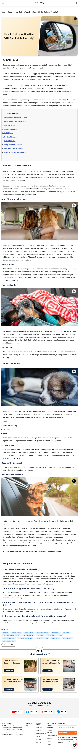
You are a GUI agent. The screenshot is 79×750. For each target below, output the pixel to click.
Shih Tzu (49, 738)
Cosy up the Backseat (13, 145)
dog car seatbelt (28, 635)
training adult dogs (8, 641)
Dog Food (39, 727)
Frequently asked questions (15, 152)
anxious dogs (29, 632)
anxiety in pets (16, 632)
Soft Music (8, 133)
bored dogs (55, 632)
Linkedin (63, 712)
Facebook (33, 712)
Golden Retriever (52, 735)
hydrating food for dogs (26, 638)
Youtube (18, 712)
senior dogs (55, 638)
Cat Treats (39, 742)
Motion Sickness (11, 137)
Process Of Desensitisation (15, 118)
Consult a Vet (9, 141)
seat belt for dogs (42, 638)
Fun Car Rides (10, 125)
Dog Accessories (41, 733)
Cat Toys (38, 736)
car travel (66, 632)
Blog (3, 12)
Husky (49, 744)
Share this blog (9, 645)
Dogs (10, 12)
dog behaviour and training (11, 635)
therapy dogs (67, 638)
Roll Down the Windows (13, 148)
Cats (27, 728)
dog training (50, 635)
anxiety (5, 632)
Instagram (48, 712)
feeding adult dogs (8, 638)
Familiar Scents (10, 129)
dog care (40, 635)
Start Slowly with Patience (15, 121)
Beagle (49, 741)
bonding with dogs (42, 632)
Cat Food (38, 739)
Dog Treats (39, 730)
